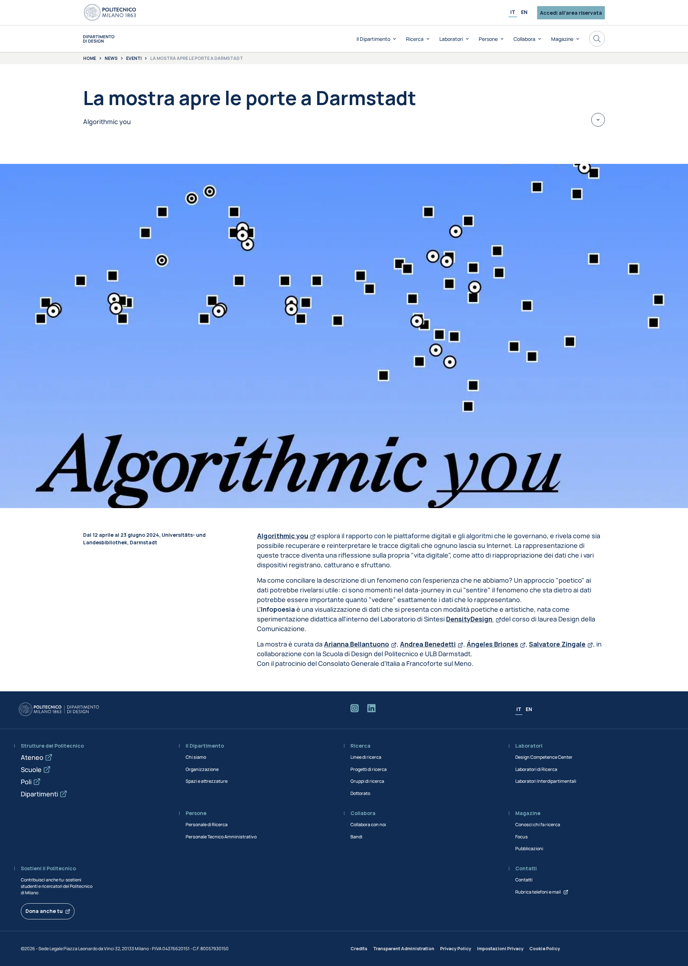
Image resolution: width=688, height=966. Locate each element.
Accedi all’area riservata (571, 12)
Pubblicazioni (529, 849)
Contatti (523, 880)
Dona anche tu (44, 911)
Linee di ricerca (365, 757)
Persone (488, 38)
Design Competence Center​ (544, 757)
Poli (26, 781)
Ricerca (415, 38)
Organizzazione (202, 769)
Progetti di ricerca (368, 769)
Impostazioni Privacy (500, 949)
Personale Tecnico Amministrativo (221, 837)
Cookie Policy (544, 949)
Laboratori (451, 38)
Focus (521, 837)
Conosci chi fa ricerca (537, 824)
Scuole (31, 769)
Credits (358, 949)
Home (89, 58)
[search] (597, 39)
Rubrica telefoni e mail (538, 892)
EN (524, 12)
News (111, 58)
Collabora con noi (368, 824)
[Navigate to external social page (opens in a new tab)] (354, 709)
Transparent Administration (403, 949)
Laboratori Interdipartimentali (545, 781)
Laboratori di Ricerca (536, 769)
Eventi (134, 58)
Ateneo (32, 757)
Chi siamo (196, 757)
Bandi (356, 837)
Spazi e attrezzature (207, 781)
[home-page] (98, 39)
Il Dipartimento (373, 38)
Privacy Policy (455, 949)
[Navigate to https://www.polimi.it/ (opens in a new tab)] (110, 12)
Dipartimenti (39, 794)
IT (512, 12)
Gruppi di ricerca (367, 781)
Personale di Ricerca (207, 824)
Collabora (524, 38)
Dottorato (360, 793)
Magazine (562, 38)
